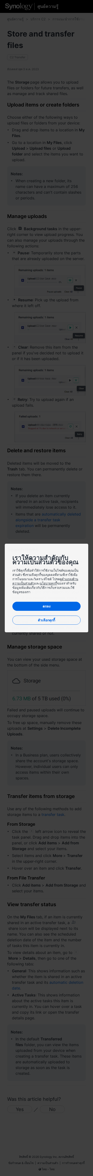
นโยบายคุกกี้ (48, 583)
